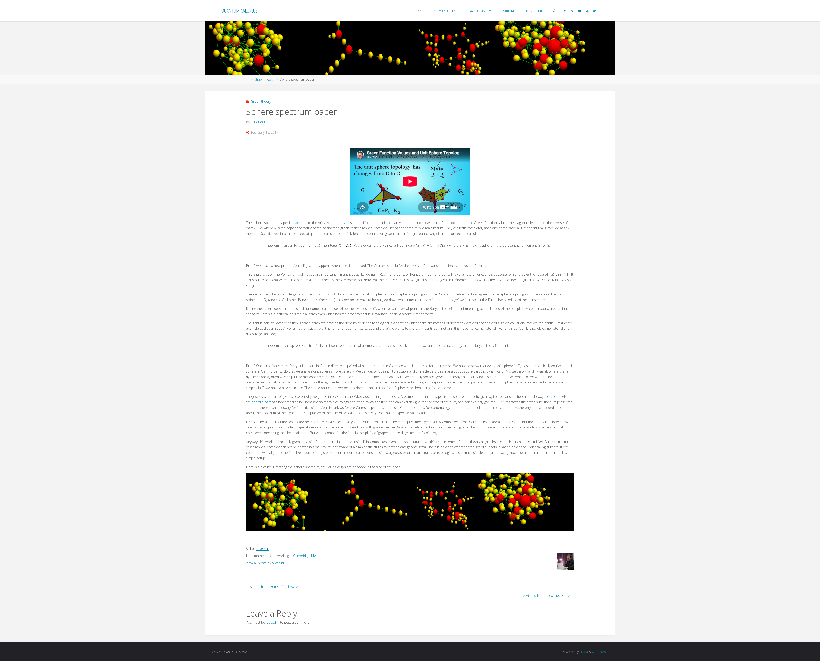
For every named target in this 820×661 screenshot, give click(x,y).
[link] (554, 10)
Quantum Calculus (239, 10)
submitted (299, 222)
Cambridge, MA (304, 555)
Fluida (583, 652)
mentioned (552, 396)
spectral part (261, 402)
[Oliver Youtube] (587, 11)
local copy (337, 222)
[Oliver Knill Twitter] (580, 11)
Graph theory (264, 80)
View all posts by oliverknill (267, 563)
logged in (272, 622)
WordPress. (600, 652)
